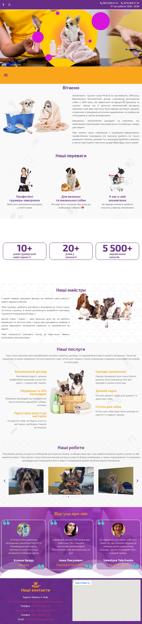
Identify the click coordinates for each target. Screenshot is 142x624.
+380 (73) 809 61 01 (41, 615)
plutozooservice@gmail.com (39, 619)
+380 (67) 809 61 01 (41, 606)
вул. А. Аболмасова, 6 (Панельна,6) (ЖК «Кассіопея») (35, 601)
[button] (6, 75)
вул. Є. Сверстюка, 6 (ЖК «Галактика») (35, 610)
